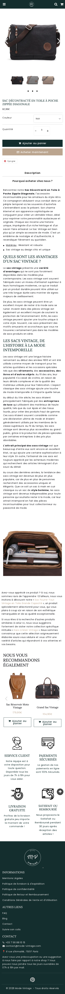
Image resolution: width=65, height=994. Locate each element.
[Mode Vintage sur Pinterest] (32, 980)
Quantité (7, 129)
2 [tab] (32, 91)
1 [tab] (28, 91)
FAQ (4, 913)
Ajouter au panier (49, 723)
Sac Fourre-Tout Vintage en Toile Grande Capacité (28, 601)
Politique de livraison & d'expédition (23, 883)
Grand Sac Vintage (48, 707)
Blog (4, 918)
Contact (7, 923)
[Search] (56, 4)
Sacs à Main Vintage (26, 630)
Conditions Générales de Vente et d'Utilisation (29, 900)
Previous (6, 40)
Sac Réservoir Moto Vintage (17, 706)
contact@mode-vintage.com (23, 946)
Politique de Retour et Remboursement (25, 894)
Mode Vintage (23, 988)
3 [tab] (36, 91)
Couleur (7, 117)
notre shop (40, 960)
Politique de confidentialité (18, 889)
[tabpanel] (17, 80)
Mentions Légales (12, 878)
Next (59, 40)
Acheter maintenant (34, 152)
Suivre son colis (11, 929)
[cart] (62, 4)
